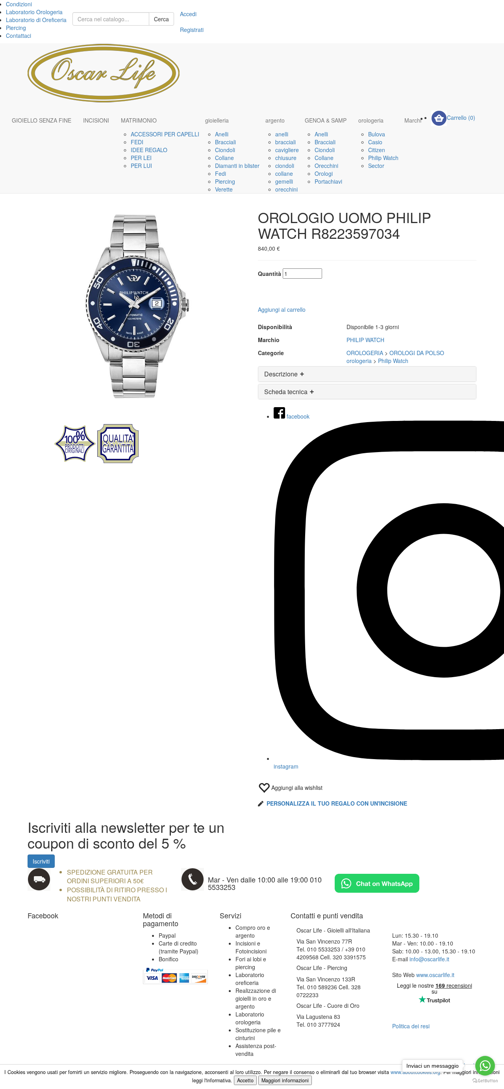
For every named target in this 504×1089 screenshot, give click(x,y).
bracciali (285, 142)
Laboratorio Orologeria (34, 12)
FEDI (137, 142)
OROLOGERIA (364, 353)
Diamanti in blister (237, 165)
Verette (224, 189)
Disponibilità (275, 327)
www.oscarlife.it (435, 975)
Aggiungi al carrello (282, 309)
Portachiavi (328, 181)
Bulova (376, 134)
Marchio (269, 340)
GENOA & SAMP (325, 120)
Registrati (192, 30)
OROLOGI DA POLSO (416, 353)
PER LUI (141, 165)
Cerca (161, 19)
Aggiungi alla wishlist (296, 787)
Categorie (271, 353)
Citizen (376, 150)
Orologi (324, 173)
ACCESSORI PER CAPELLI (165, 134)
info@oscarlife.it (429, 959)
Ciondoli (225, 150)
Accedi (188, 14)
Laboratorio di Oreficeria (36, 20)
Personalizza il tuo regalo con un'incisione (337, 803)
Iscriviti (41, 861)
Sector (376, 165)
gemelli (284, 181)
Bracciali (225, 142)
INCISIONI (96, 120)
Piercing (16, 28)
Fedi (220, 173)
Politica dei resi (411, 1026)
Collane (224, 158)
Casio (375, 142)
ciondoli (284, 165)
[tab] (367, 374)
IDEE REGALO (149, 150)
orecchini (286, 189)
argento (275, 120)
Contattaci (18, 35)
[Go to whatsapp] (485, 1066)
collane (284, 173)
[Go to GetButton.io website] (485, 1080)
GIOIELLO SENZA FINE (41, 120)
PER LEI (141, 158)
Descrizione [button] (281, 373)
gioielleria (217, 120)
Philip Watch (383, 158)
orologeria (371, 120)
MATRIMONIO (139, 120)
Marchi (412, 120)
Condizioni (19, 4)
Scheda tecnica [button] (286, 391)
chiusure (285, 158)
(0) (461, 117)
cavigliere (287, 150)
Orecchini (326, 165)
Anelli (221, 134)
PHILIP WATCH (365, 340)
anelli (281, 134)
